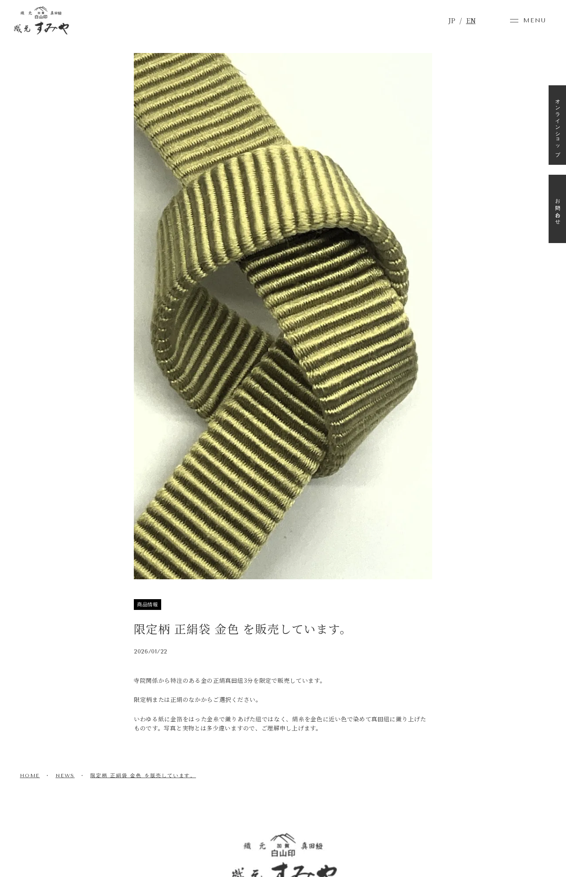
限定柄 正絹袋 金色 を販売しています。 (143, 775)
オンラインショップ (558, 125)
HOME (30, 775)
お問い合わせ (558, 209)
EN (471, 20)
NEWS (65, 775)
